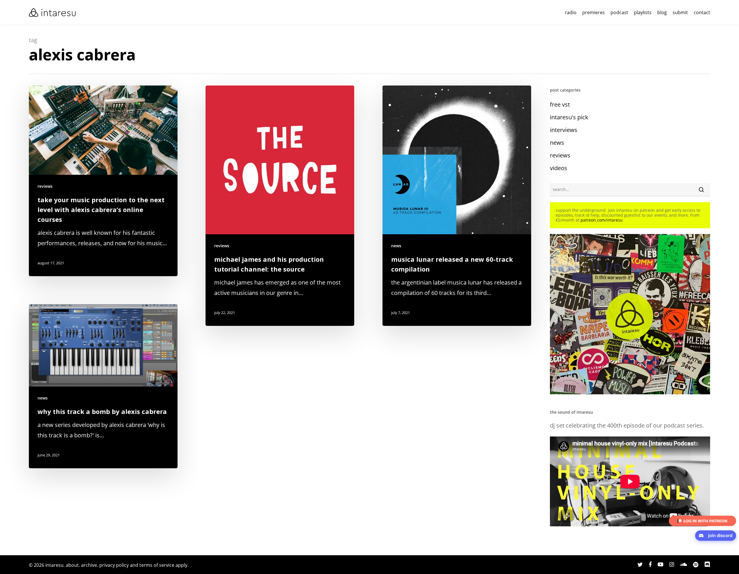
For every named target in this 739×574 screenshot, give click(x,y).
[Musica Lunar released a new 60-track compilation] (456, 206)
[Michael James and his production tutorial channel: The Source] (280, 206)
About (72, 565)
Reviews (45, 186)
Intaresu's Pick (569, 117)
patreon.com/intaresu (602, 220)
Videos (558, 168)
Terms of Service (156, 565)
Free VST (560, 104)
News (396, 245)
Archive (89, 565)
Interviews (563, 130)
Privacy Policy (114, 565)
